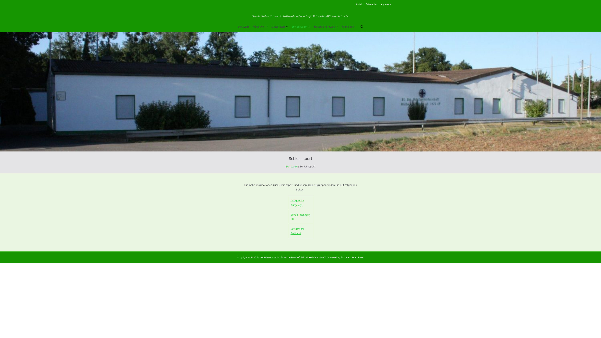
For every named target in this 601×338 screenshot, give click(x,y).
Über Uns (259, 26)
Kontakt (360, 4)
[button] (266, 26)
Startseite (243, 26)
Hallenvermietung (324, 26)
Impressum (386, 4)
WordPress (357, 257)
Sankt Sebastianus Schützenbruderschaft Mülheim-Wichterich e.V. (300, 16)
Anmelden (348, 26)
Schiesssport (299, 26)
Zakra (344, 257)
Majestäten (278, 26)
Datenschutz (372, 4)
